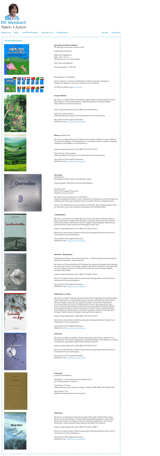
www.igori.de (77, 87)
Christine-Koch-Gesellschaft (75, 122)
